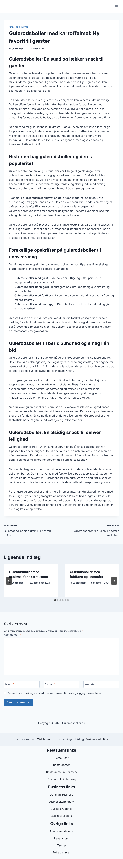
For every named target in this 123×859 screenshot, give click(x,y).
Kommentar (12, 634)
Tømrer (61, 845)
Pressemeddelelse (62, 831)
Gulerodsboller (19, 48)
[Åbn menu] (116, 6)
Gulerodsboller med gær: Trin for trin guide (27, 530)
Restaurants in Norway (61, 779)
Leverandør (61, 838)
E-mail (50, 684)
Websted (90, 684)
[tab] (55, 600)
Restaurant (61, 758)
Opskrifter (22, 27)
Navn (9, 684)
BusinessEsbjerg (61, 815)
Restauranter (61, 765)
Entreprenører (61, 852)
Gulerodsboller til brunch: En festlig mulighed (96, 530)
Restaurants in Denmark (61, 772)
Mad (11, 27)
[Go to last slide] (9, 581)
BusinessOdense (61, 808)
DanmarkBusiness (61, 794)
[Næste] (114, 581)
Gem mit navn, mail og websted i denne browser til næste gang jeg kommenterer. (54, 693)
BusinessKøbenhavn (61, 801)
